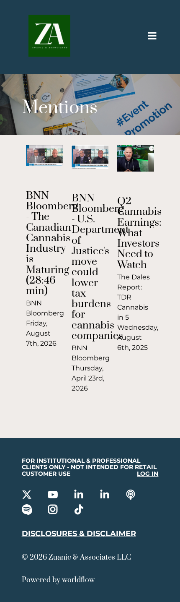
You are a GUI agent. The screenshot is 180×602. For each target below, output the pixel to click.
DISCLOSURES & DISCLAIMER (79, 533)
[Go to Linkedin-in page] (79, 495)
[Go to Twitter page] (27, 495)
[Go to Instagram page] (53, 510)
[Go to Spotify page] (27, 510)
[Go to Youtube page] (53, 495)
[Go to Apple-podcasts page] (131, 495)
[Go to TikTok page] (79, 510)
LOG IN (147, 474)
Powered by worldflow (58, 580)
